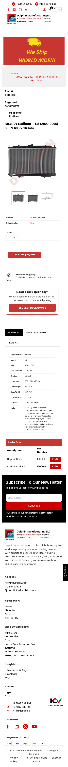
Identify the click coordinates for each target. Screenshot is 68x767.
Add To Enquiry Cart (25, 254)
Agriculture (11, 632)
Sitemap (57, 757)
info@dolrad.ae (21, 710)
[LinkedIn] (14, 9)
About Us (10, 610)
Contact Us (11, 618)
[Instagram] (20, 9)
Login (8, 692)
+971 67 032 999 (22, 703)
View (32, 223)
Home (14, 73)
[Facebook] (8, 9)
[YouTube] (26, 9)
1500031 (41, 459)
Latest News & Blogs (16, 670)
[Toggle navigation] (7, 32)
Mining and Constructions (19, 655)
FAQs (8, 677)
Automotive (11, 636)
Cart (7, 696)
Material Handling (15, 651)
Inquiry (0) (65, 573)
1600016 (41, 466)
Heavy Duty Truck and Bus (20, 644)
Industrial (10, 648)
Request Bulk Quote (32, 307)
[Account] (44, 9)
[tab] (14, 332)
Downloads (11, 674)
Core (7, 640)
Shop (8, 614)
